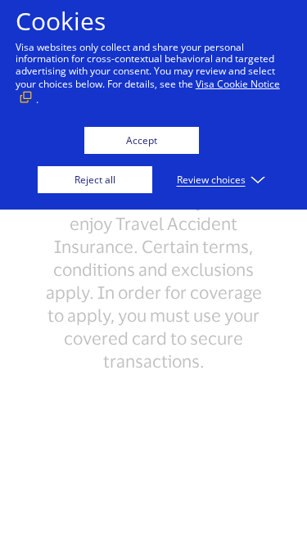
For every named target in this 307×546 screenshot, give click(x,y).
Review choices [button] (211, 180)
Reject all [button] (94, 180)
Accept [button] (141, 140)
